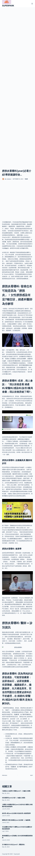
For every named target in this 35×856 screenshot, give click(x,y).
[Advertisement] (17, 86)
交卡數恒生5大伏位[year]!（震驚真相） (14, 844)
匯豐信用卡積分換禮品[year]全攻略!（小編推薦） (16, 820)
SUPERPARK (8, 5)
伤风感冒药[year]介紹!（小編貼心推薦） (14, 798)
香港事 (26, 179)
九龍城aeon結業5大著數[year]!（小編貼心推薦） (16, 791)
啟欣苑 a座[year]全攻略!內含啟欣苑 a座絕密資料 (16, 813)
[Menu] (32, 3)
